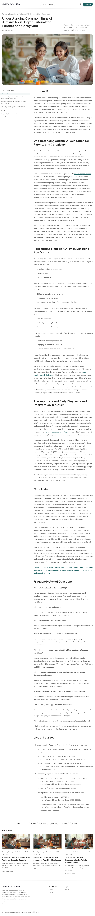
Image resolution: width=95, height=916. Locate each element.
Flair (30, 912)
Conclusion (4, 111)
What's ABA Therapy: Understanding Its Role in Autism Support (76, 860)
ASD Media (10, 912)
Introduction (5, 94)
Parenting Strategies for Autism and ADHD (16, 14)
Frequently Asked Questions (10, 114)
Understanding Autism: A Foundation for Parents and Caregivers (13, 98)
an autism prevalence (82, 174)
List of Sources (6, 117)
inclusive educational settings (56, 432)
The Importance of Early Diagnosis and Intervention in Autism (13, 107)
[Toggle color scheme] (35, 912)
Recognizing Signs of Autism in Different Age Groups (14, 102)
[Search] (80, 4)
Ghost (25, 912)
